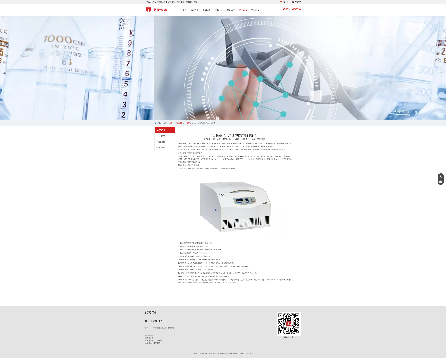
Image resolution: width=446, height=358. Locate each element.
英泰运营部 (261, 139)
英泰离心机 (149, 338)
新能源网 (157, 343)
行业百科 (161, 142)
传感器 (159, 341)
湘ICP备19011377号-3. (201, 354)
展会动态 (161, 147)
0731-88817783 (292, 9)
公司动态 (161, 136)
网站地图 (250, 354)
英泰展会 (148, 343)
